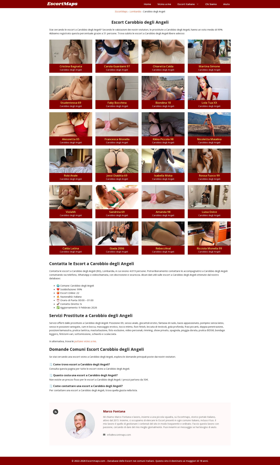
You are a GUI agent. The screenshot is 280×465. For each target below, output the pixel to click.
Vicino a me (164, 4)
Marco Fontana (114, 411)
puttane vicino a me (85, 341)
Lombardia (135, 11)
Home (147, 4)
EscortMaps (121, 11)
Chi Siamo (211, 4)
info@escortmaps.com (119, 434)
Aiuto (226, 4)
